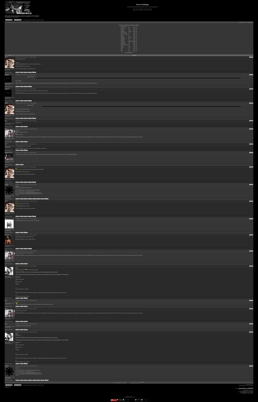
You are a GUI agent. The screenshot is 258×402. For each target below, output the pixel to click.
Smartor (131, 396)
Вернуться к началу (8, 72)
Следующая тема (250, 22)
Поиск (137, 8)
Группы (145, 8)
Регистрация (149, 8)
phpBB (127, 397)
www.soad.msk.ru (34, 169)
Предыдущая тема (242, 22)
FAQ (134, 8)
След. (17, 17)
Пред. (10, 17)
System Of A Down (40, 385)
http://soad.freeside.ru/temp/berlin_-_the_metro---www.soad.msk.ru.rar (28, 63)
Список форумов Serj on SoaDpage (29, 385)
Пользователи (140, 8)
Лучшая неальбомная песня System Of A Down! (22, 16)
